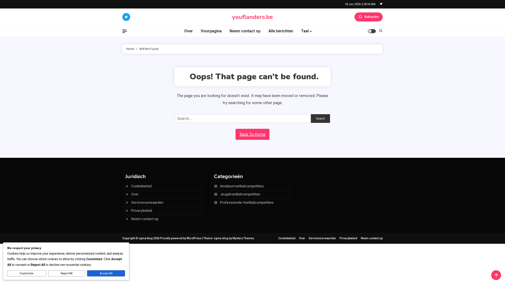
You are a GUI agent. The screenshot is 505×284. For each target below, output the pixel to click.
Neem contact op (245, 31)
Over (188, 31)
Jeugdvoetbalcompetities (240, 194)
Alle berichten (280, 31)
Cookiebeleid (141, 186)
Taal (305, 31)
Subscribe (371, 17)
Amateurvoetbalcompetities (242, 186)
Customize (26, 273)
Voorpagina (211, 31)
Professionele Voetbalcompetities (247, 202)
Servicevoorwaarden (147, 202)
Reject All (66, 273)
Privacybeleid (141, 210)
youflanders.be (252, 17)
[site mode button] (372, 31)
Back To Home (252, 134)
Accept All (106, 273)
